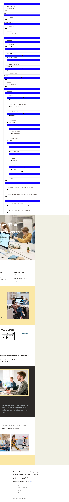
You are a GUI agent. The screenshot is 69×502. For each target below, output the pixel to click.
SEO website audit (11, 51)
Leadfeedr (14, 169)
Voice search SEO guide (12, 111)
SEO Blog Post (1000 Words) (13, 64)
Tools (9, 140)
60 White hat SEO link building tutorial (15, 203)
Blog (4, 86)
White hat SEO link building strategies (14, 196)
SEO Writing (9, 53)
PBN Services (10, 70)
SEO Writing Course (16, 133)
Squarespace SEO (13, 120)
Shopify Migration (11, 44)
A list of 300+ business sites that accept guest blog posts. (19, 210)
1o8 (30, 481)
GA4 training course (16, 131)
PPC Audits (6, 13)
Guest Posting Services (12, 73)
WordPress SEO (13, 118)
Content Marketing (12, 57)
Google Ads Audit (10, 17)
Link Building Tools (13, 144)
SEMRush (13, 158)
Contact (8, 79)
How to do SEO (9, 91)
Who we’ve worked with (11, 84)
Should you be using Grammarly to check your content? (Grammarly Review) (23, 192)
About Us (5, 75)
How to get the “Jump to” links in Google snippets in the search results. (23, 109)
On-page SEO (10, 95)
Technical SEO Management (9, 35)
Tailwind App (12, 178)
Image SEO (12, 99)
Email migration (9, 31)
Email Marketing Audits (8, 22)
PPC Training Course (14, 138)
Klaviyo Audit (9, 28)
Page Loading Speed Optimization (16, 106)
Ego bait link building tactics (13, 208)
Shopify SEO (12, 115)
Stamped (13, 176)
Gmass (13, 149)
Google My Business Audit (11, 6)
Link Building (9, 66)
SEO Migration (9, 40)
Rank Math (14, 162)
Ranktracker (14, 160)
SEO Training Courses (14, 126)
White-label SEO (9, 10)
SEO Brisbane (9, 82)
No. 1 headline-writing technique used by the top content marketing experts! (22, 194)
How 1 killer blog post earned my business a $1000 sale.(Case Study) (20, 187)
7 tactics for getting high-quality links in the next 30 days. (19, 205)
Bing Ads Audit (9, 19)
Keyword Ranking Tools (14, 151)
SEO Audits (9, 46)
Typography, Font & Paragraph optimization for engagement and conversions (23, 189)
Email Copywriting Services (12, 33)
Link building (9, 199)
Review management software (15, 171)
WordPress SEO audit (10, 8)
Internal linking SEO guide (15, 102)
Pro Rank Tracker (15, 155)
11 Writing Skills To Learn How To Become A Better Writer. (19, 185)
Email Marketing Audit (11, 26)
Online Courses (11, 122)
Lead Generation (13, 165)
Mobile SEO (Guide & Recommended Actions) (18, 104)
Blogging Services (13, 61)
